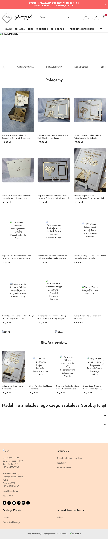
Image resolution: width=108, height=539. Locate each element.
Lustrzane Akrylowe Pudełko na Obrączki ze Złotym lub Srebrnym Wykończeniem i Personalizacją (15, 136)
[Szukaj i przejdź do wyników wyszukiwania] (69, 17)
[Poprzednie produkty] (7, 362)
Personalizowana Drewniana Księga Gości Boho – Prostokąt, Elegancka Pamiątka (52, 317)
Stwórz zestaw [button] (54, 343)
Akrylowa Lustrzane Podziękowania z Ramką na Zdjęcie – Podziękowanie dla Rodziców (54, 196)
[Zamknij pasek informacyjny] (105, 4)
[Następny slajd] (102, 48)
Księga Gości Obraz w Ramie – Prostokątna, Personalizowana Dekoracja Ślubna (67, 387)
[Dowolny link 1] (28, 503)
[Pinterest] (23, 503)
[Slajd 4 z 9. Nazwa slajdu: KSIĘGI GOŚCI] (54, 48)
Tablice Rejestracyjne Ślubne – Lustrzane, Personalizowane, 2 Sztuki (13, 387)
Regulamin (61, 462)
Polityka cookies (64, 467)
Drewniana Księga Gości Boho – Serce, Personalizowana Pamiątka (90, 257)
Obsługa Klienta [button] (12, 510)
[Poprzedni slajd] (6, 48)
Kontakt (6, 517)
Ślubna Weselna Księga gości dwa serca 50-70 (88, 317)
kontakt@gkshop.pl (11, 490)
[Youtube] (14, 503)
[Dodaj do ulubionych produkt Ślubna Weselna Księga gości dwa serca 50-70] (103, 272)
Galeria (60, 517)
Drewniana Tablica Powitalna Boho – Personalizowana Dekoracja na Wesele (40, 387)
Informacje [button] (63, 451)
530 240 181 (8, 495)
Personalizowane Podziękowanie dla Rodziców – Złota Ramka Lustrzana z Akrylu (52, 257)
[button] (58, 29)
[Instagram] (9, 503)
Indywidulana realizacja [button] (70, 510)
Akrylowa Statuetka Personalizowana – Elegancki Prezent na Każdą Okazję (17, 257)
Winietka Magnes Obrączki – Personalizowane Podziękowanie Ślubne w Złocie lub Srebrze (94, 387)
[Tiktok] (19, 503)
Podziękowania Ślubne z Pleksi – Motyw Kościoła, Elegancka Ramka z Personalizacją (18, 317)
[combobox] (54, 415)
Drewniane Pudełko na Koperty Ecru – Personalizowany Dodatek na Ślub (17, 196)
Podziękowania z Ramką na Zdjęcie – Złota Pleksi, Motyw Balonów (53, 136)
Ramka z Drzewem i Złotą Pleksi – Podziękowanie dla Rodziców (87, 136)
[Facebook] (4, 503)
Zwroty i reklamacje (11, 522)
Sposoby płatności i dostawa (69, 458)
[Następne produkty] (100, 362)
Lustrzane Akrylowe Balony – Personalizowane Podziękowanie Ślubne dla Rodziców (90, 196)
